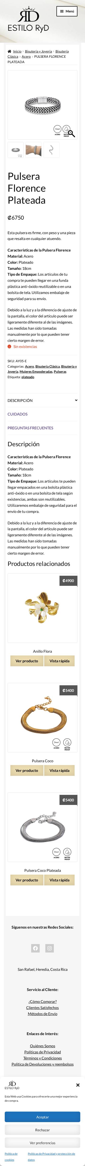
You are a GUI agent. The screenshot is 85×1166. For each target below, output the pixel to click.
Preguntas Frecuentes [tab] (30, 428)
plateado (27, 377)
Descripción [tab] (20, 400)
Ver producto (27, 661)
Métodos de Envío (42, 1013)
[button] (78, 1085)
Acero (26, 56)
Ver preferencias (42, 1143)
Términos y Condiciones (42, 1058)
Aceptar (42, 1117)
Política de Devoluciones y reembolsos (43, 1064)
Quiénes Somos (42, 1046)
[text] (42, 325)
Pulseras (60, 371)
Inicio (17, 51)
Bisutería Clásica (47, 366)
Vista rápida (59, 661)
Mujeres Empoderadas (36, 371)
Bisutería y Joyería (38, 51)
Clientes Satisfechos (42, 1007)
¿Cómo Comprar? (43, 1001)
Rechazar (42, 1130)
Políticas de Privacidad (42, 1052)
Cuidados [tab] (17, 414)
